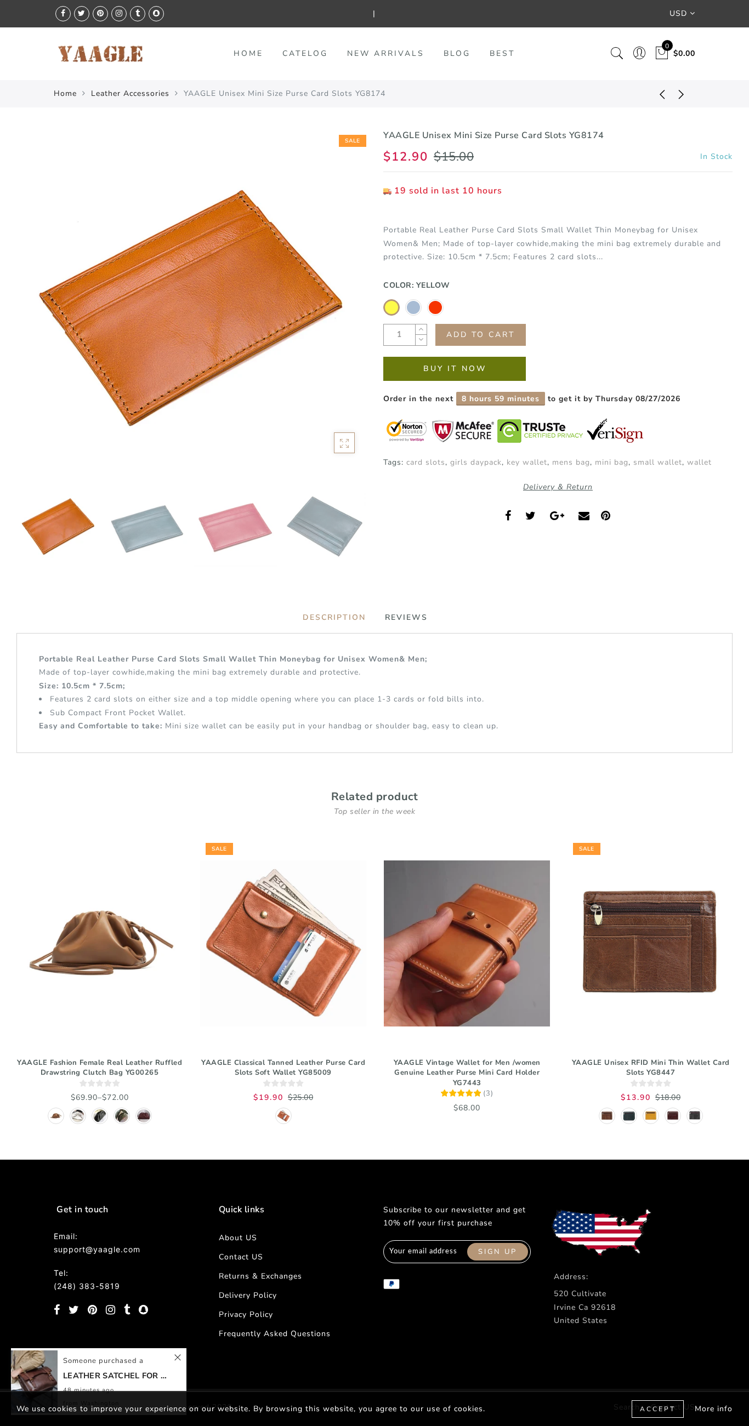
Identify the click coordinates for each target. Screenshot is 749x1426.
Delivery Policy (248, 1295)
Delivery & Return (558, 487)
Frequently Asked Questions (275, 1333)
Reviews (406, 617)
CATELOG (305, 53)
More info (714, 1409)
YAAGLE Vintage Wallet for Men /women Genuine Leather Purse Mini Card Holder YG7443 (467, 1073)
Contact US (241, 1257)
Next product (681, 94)
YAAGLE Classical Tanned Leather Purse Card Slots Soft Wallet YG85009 (283, 1068)
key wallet (527, 462)
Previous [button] (36, 310)
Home (65, 93)
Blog (457, 53)
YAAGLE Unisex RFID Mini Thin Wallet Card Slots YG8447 (651, 1068)
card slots (425, 462)
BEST (502, 53)
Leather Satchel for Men (118, 1375)
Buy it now (454, 368)
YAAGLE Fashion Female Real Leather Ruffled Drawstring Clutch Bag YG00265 (99, 1068)
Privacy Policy (246, 1314)
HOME (248, 53)
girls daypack (476, 462)
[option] (191, 303)
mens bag (571, 462)
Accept (658, 1409)
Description (334, 617)
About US (238, 1238)
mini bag (611, 462)
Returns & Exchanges (260, 1276)
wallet (699, 462)
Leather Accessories (130, 93)
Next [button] (332, 310)
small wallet (657, 462)
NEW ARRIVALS (385, 53)
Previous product (654, 94)
